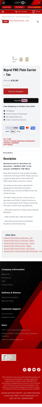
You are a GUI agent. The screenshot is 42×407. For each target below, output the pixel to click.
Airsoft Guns (7, 7)
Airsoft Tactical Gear (23, 16)
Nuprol (10, 144)
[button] (38, 21)
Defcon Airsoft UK (8, 16)
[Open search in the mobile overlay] (39, 3)
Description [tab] (8, 153)
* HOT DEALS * (19, 7)
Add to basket (15, 91)
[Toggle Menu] (4, 3)
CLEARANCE (15, 142)
